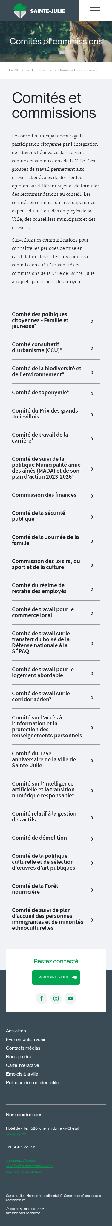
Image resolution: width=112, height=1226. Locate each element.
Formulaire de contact (24, 1171)
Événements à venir (25, 1039)
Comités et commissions (77, 70)
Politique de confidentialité (32, 1082)
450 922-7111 (25, 1147)
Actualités (16, 1031)
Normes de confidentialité (44, 1196)
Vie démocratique (38, 70)
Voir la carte (16, 1133)
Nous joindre (18, 1056)
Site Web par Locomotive (23, 1213)
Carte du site (15, 1196)
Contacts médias (23, 1048)
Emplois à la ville (22, 1074)
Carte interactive (22, 1065)
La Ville (14, 70)
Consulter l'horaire (21, 1160)
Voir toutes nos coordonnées (29, 1165)
